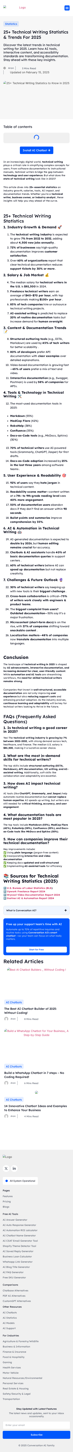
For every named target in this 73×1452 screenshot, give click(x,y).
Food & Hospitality (13, 1357)
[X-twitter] (6, 1168)
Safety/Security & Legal (17, 1393)
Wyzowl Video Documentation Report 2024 (33, 894)
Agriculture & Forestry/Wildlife (21, 1341)
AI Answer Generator (15, 1219)
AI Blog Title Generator (16, 1267)
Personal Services (13, 1383)
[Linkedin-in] (14, 1168)
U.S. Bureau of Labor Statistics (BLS (29, 888)
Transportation (11, 1399)
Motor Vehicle (11, 1372)
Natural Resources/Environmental (22, 1378)
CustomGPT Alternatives (17, 1301)
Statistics (11, 24)
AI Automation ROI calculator (20, 1230)
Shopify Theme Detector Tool (19, 1246)
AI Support (9, 1328)
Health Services (12, 1367)
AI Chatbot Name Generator (19, 1235)
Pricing (7, 1201)
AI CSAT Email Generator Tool (20, 1240)
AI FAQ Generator (13, 1272)
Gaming (7, 1362)
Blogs (6, 1206)
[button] (67, 7)
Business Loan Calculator (17, 1256)
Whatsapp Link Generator (18, 1261)
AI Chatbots (14, 1002)
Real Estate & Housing (16, 1388)
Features (8, 1196)
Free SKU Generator (14, 1277)
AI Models (9, 1323)
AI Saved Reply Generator (18, 1251)
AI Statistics (10, 1317)
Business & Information (16, 1346)
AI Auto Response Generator (19, 1225)
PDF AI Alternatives (14, 1295)
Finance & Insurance (14, 1351)
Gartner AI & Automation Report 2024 (30, 898)
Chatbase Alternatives (15, 1290)
